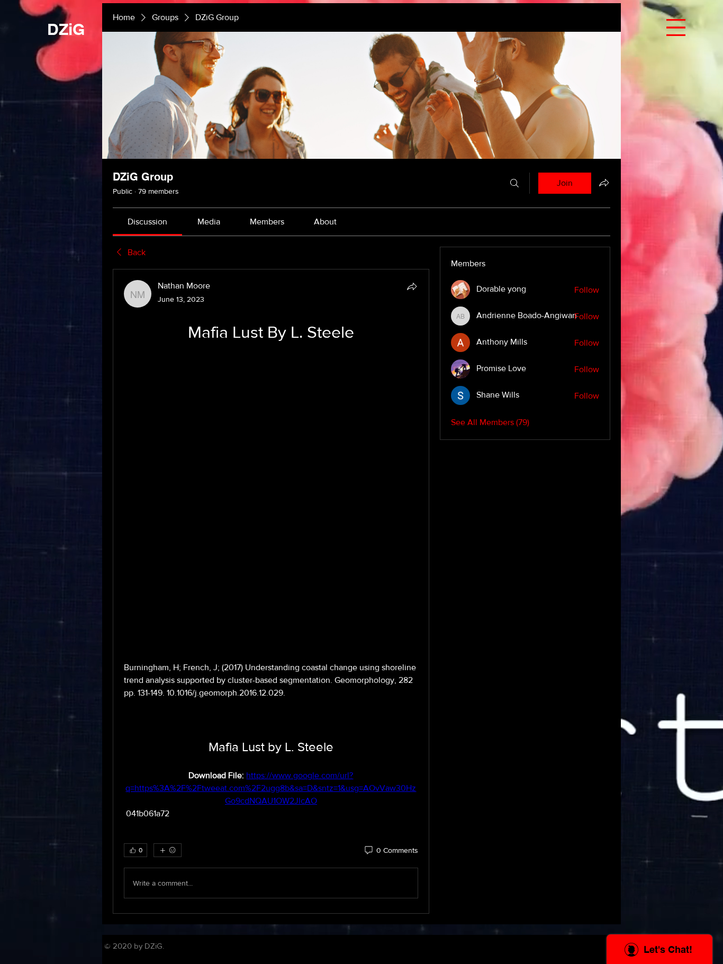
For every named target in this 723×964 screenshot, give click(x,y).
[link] (147, 221)
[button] (675, 27)
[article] (271, 450)
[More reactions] (167, 568)
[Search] (514, 183)
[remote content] (271, 362)
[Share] (411, 286)
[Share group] (604, 182)
